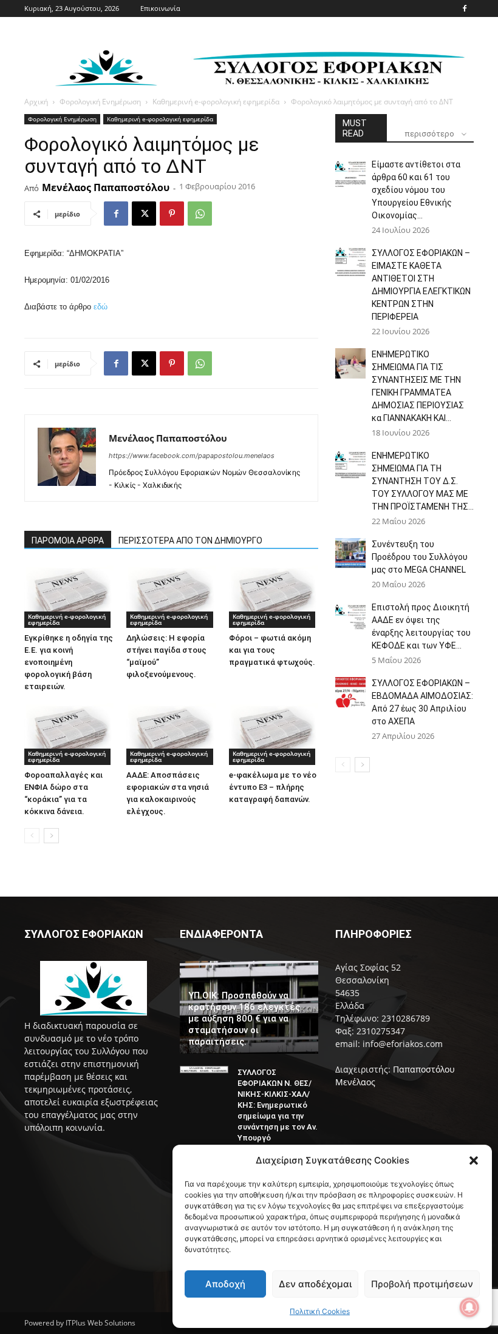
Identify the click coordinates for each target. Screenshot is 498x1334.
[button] (474, 1160)
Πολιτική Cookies (320, 1311)
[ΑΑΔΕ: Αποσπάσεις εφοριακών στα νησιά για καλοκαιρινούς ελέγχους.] (171, 734)
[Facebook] (464, 8)
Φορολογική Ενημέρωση (100, 101)
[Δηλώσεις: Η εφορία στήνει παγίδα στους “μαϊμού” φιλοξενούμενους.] (171, 596)
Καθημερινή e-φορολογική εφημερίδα (215, 101)
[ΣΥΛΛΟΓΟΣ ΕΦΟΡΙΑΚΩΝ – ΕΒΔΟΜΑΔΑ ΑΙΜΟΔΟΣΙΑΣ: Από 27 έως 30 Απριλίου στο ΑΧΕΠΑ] (350, 692)
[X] (144, 213)
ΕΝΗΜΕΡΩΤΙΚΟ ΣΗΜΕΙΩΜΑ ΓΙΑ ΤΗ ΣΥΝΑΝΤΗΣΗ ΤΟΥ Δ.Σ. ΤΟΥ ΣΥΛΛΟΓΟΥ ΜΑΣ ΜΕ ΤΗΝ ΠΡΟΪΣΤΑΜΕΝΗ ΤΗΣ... (423, 481)
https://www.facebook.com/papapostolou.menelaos (192, 455)
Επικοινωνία (160, 8)
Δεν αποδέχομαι (315, 1284)
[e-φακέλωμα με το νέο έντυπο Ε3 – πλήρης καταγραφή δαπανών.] (273, 734)
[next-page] (51, 835)
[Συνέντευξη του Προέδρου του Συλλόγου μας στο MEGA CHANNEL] (350, 553)
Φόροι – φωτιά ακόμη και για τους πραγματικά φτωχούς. (272, 650)
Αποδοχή (225, 1284)
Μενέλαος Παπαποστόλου (105, 187)
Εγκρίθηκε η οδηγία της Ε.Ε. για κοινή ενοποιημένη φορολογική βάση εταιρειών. (68, 662)
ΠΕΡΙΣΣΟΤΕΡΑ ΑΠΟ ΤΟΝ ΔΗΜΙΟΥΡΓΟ (190, 540)
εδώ (100, 306)
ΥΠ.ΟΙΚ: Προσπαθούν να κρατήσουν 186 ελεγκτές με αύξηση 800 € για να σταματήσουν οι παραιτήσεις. (244, 1018)
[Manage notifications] (469, 1307)
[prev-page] (31, 835)
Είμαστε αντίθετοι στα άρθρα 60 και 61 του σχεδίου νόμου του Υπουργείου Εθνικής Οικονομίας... (416, 190)
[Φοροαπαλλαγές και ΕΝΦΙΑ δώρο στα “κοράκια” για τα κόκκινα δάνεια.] (69, 734)
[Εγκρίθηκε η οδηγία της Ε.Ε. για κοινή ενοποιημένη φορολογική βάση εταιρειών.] (69, 596)
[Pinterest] (172, 213)
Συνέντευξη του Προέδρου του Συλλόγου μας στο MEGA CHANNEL (420, 556)
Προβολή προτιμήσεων (422, 1284)
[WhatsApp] (200, 213)
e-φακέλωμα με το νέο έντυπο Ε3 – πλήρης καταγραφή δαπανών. (272, 787)
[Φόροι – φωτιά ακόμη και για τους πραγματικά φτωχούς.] (273, 596)
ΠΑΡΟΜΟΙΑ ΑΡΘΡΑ (68, 540)
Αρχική (36, 101)
